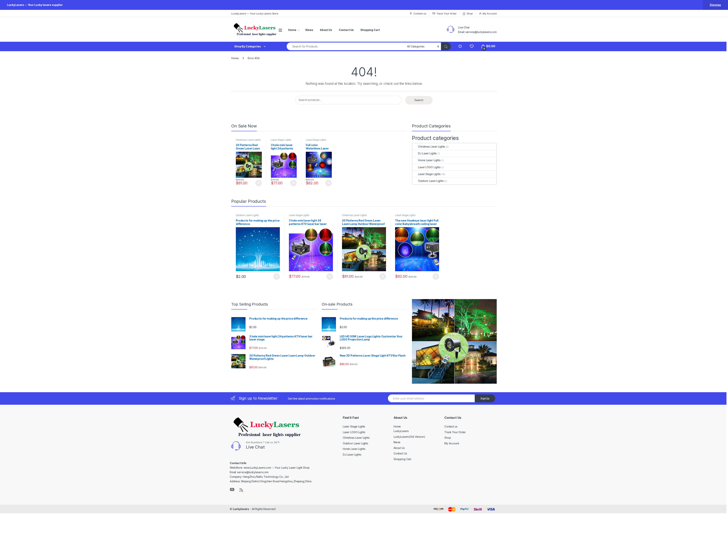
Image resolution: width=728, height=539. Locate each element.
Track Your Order (446, 13)
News (309, 29)
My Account (490, 13)
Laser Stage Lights (281, 139)
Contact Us (346, 29)
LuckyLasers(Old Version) (409, 436)
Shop (470, 13)
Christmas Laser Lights (248, 139)
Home (292, 29)
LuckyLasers (401, 431)
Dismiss (715, 4)
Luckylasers (241, 509)
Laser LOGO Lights (429, 167)
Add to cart (258, 183)
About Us (326, 29)
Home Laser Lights (429, 160)
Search (418, 100)
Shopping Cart (370, 29)
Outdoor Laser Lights (430, 180)
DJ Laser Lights (427, 153)
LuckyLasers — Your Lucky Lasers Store (254, 13)
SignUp (485, 398)
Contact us (419, 13)
